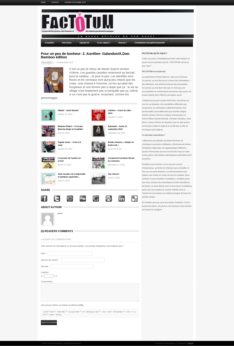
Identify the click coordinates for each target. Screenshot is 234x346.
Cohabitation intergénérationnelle (150, 43)
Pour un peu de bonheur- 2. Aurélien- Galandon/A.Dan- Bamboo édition (85, 55)
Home (43, 2)
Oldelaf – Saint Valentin (68, 110)
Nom (43, 253)
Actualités (49, 43)
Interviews (66, 43)
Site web (44, 266)
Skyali (190, 343)
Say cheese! (113, 174)
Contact (55, 2)
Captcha (45, 272)
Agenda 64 (84, 43)
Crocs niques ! (103, 43)
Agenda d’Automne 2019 (75, 2)
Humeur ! (122, 43)
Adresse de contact (50, 260)
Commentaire (47, 282)
